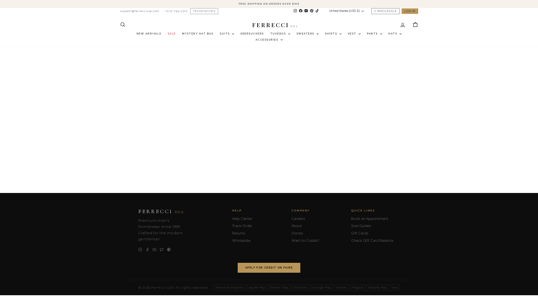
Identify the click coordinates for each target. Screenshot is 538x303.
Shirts (331, 33)
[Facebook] (147, 249)
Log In (410, 11)
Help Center (242, 219)
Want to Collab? (305, 240)
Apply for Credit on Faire (269, 267)
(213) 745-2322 (176, 11)
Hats (393, 33)
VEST (353, 33)
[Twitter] (162, 249)
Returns (238, 233)
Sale (172, 33)
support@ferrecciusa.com (140, 11)
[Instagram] (140, 249)
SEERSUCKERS (252, 33)
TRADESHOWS (204, 11)
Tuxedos (278, 33)
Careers (298, 219)
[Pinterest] (169, 249)
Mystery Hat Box (198, 33)
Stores (297, 233)
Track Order (242, 226)
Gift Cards (359, 233)
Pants (373, 33)
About (296, 226)
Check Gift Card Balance (372, 240)
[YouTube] (154, 249)
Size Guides (361, 226)
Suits (225, 33)
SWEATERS (306, 33)
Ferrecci (161, 211)
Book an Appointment (369, 219)
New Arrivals (149, 33)
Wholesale (387, 11)
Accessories (268, 39)
